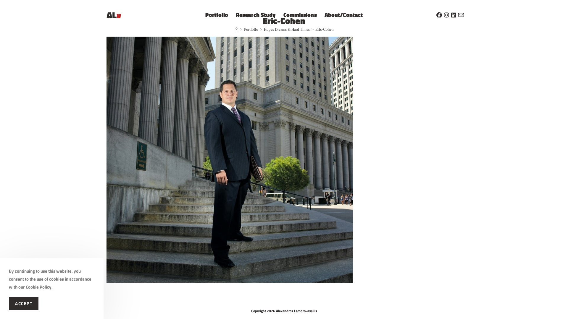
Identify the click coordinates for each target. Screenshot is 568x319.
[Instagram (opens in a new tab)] (446, 14)
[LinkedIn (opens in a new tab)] (453, 14)
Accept (24, 303)
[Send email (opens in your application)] (461, 14)
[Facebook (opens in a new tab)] (439, 14)
